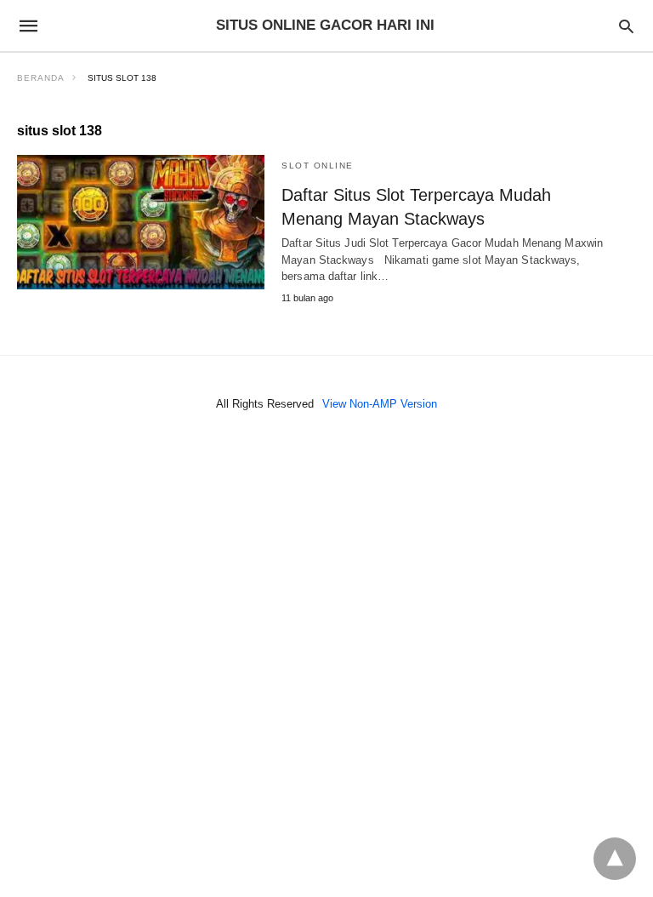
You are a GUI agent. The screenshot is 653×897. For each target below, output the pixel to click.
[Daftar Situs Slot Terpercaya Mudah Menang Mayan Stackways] (140, 222)
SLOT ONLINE (317, 165)
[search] (626, 26)
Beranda (41, 78)
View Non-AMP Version (379, 403)
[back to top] (614, 858)
